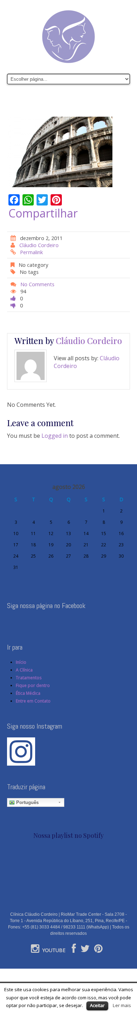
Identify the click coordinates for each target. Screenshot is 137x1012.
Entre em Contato (33, 701)
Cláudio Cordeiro (39, 245)
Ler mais (122, 1005)
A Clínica (24, 670)
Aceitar (97, 1005)
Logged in (54, 436)
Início (21, 662)
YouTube (53, 950)
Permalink (31, 252)
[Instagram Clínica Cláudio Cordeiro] (21, 751)
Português (27, 802)
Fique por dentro (33, 685)
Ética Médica (28, 693)
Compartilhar (43, 213)
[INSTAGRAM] (35, 950)
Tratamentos (28, 678)
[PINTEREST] (98, 950)
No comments (37, 284)
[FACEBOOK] (74, 950)
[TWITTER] (85, 950)
